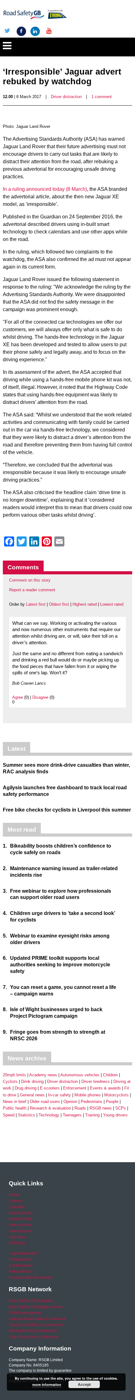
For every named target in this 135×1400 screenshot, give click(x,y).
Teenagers (72, 1115)
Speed (8, 1115)
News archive (20, 1225)
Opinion (70, 1101)
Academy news (43, 1075)
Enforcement (74, 1088)
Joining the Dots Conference (33, 1331)
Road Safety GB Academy (31, 1300)
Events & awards (105, 1088)
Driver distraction (66, 96)
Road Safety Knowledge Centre (36, 1307)
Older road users (45, 1101)
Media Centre (20, 1219)
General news (32, 1095)
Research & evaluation (50, 1108)
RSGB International (25, 1313)
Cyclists (10, 1081)
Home (14, 1195)
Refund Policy (21, 1271)
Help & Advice (21, 1213)
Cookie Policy (20, 1265)
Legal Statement (23, 1253)
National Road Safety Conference (37, 1319)
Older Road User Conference (34, 1337)
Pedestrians (91, 1101)
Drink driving (32, 1081)
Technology (49, 1115)
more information (46, 1384)
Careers (16, 1201)
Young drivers (115, 1115)
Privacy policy (20, 1259)
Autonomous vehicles (80, 1075)
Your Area (17, 1237)
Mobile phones (87, 1095)
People (112, 1101)
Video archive (20, 1231)
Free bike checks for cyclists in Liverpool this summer (67, 809)
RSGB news (100, 1108)
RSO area (17, 1243)
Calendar (17, 1207)
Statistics (26, 1115)
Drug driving (25, 1088)
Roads (80, 1108)
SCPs (120, 1108)
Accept (84, 1384)
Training (92, 1115)
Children (110, 1075)
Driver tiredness (95, 1081)
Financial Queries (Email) (30, 1277)
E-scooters (50, 1088)
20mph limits (14, 1075)
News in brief (14, 1101)
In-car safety (59, 1095)
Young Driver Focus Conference (36, 1325)
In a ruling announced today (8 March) (45, 189)
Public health (14, 1108)
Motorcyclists (116, 1095)
